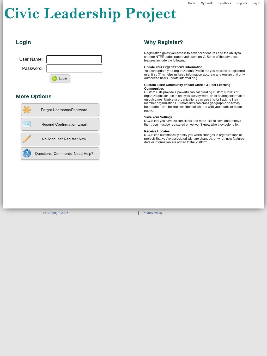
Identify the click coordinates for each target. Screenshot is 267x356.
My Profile (207, 3)
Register (241, 3)
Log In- (256, 3)
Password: (32, 68)
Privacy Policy (152, 213)
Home (192, 3)
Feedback (225, 3)
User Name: (31, 59)
